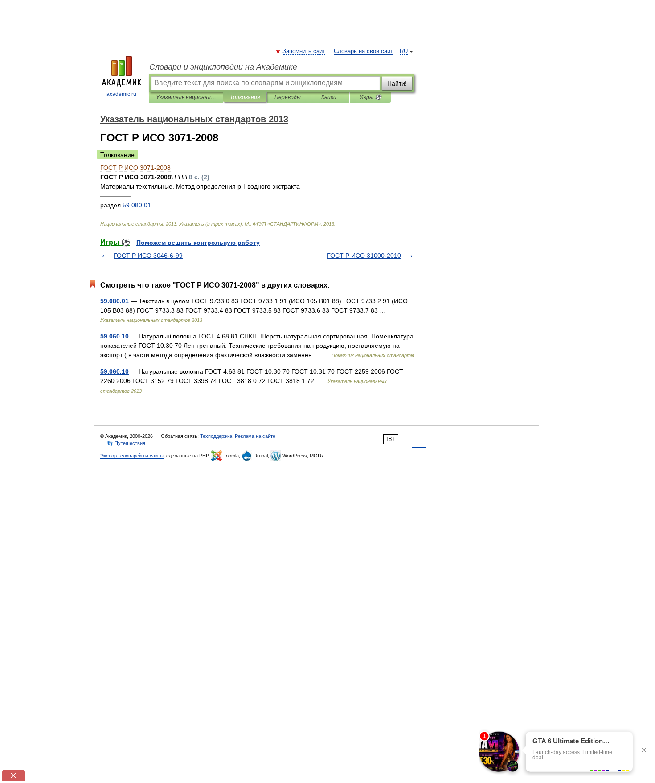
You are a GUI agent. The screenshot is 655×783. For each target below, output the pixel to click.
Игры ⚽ (370, 97)
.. (137, 205)
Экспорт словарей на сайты (132, 455)
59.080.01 (114, 301)
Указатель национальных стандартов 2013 (186, 97)
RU (404, 51)
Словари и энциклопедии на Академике (223, 66)
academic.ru (121, 94)
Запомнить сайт (304, 51)
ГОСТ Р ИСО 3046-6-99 (148, 255)
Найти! (397, 83)
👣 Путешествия (126, 443)
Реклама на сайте (255, 436)
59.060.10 (114, 336)
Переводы (287, 97)
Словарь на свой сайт (363, 51)
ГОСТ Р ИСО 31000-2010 (364, 255)
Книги (328, 97)
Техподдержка (216, 436)
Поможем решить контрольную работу (198, 242)
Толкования (245, 97)
